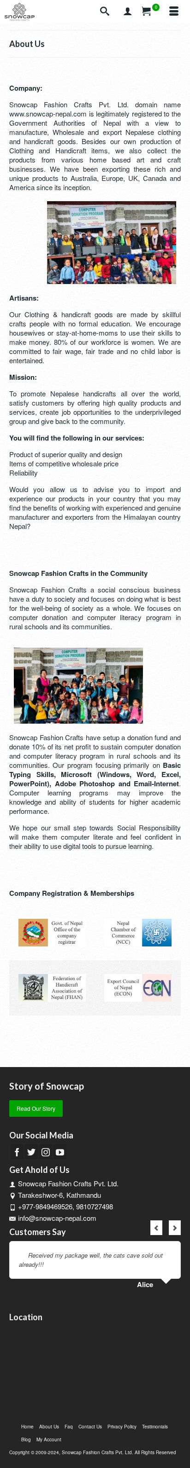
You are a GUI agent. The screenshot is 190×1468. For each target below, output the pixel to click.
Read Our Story (36, 1108)
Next (175, 1227)
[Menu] (173, 11)
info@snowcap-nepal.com (57, 1218)
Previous (156, 1227)
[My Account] (127, 11)
